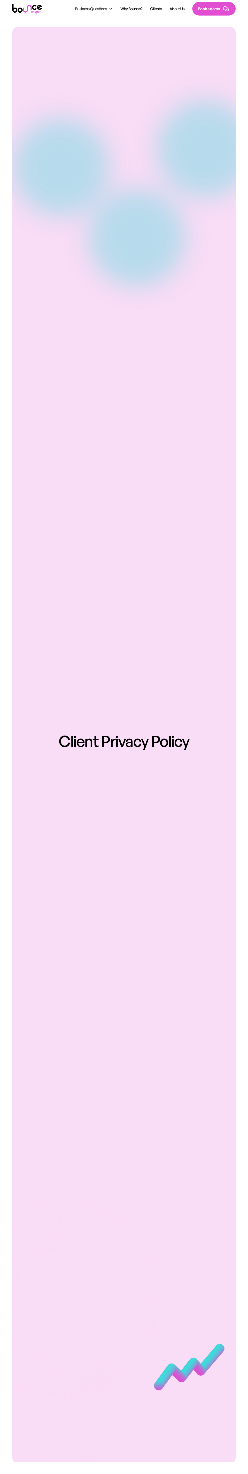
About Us (177, 8)
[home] (27, 9)
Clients (156, 8)
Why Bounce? (131, 8)
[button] (93, 8)
